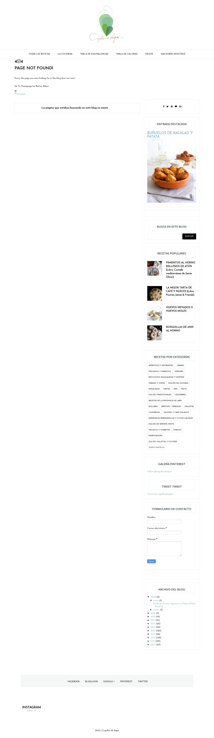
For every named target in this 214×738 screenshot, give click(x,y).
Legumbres (180, 395)
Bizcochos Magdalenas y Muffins (166, 377)
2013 (153, 634)
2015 (153, 627)
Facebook (74, 681)
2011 (153, 641)
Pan (175, 389)
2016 (153, 624)
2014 (153, 631)
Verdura (179, 371)
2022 (154, 597)
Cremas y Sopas (157, 383)
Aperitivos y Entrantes (161, 365)
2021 (153, 613)
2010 (153, 645)
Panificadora (155, 436)
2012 (153, 638)
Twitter (143, 681)
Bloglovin (91, 681)
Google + (109, 681)
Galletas (189, 406)
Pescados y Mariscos (160, 371)
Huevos (177, 430)
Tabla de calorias (127, 54)
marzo (156, 610)
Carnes (180, 365)
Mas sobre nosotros (173, 54)
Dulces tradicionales (160, 395)
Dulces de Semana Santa (161, 424)
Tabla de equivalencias (94, 54)
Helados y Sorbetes (159, 430)
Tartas (166, 389)
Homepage (20, 94)
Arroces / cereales (171, 406)
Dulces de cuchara (178, 383)
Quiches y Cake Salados (176, 412)
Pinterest (126, 681)
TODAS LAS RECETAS (39, 54)
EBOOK (149, 54)
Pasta (184, 389)
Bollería (153, 406)
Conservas (154, 412)
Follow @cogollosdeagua (159, 471)
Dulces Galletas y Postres (163, 442)
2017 (153, 620)
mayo (156, 600)
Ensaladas (154, 389)
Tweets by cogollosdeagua (160, 494)
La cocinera (65, 54)
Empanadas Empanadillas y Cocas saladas (171, 418)
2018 (153, 617)
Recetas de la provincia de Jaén (165, 401)
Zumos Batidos (156, 447)
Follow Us (31, 710)
